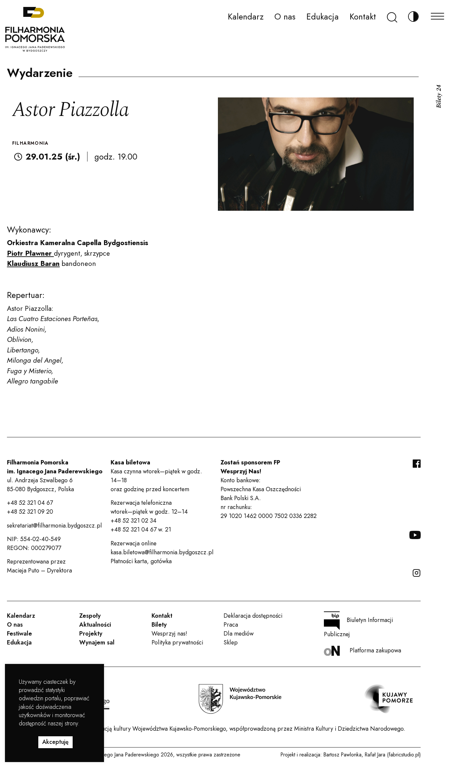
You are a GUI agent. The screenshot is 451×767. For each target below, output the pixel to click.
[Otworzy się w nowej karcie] (240, 699)
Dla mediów (239, 633)
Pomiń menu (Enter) (26, 9)
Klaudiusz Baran (33, 264)
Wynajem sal (97, 642)
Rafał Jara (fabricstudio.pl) (393, 754)
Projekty (90, 633)
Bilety (159, 624)
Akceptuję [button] (55, 742)
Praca (231, 624)
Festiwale (19, 633)
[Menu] (437, 14)
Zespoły (90, 615)
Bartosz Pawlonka (343, 754)
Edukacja (322, 16)
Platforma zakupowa (375, 650)
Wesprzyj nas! (169, 633)
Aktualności (95, 624)
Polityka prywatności (177, 642)
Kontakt (363, 16)
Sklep (231, 642)
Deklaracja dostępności (253, 615)
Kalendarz (245, 16)
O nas (284, 16)
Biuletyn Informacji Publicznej (358, 627)
